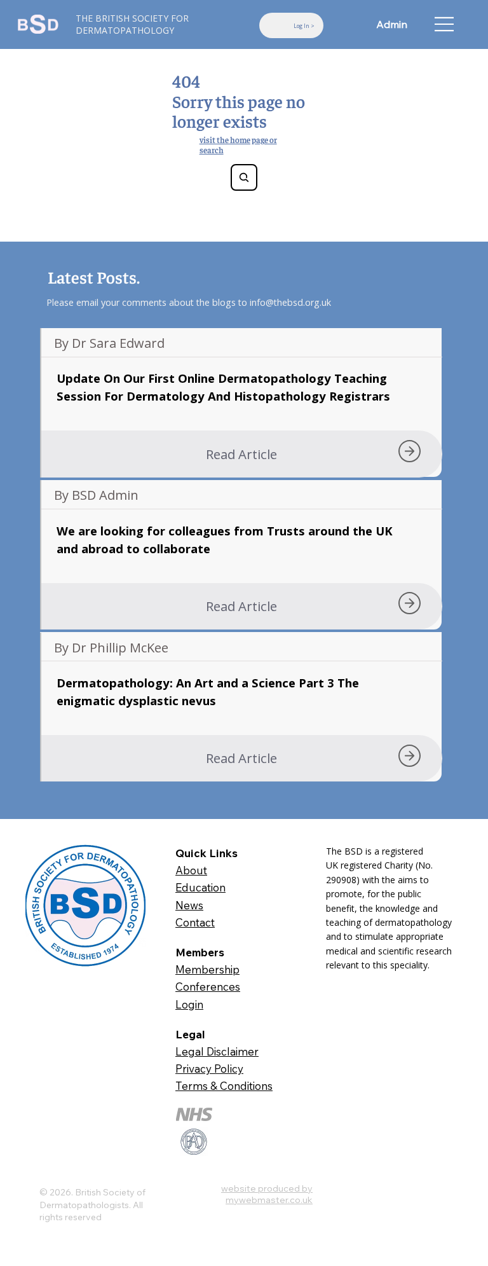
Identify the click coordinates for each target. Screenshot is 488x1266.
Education (200, 887)
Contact (195, 922)
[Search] (244, 177)
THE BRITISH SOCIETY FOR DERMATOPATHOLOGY (132, 24)
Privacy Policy (209, 1068)
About (191, 870)
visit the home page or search (238, 144)
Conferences (207, 986)
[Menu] (444, 24)
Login (189, 1004)
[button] (241, 454)
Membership (207, 969)
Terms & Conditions (224, 1085)
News (189, 905)
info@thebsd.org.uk (290, 302)
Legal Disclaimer (217, 1051)
